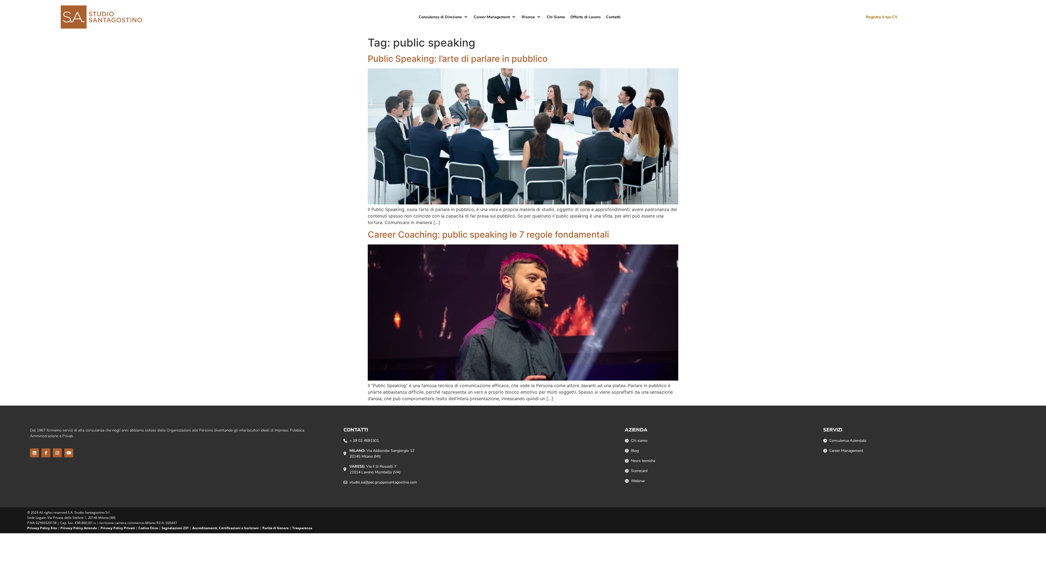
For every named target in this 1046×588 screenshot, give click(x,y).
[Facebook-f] (45, 452)
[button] (443, 17)
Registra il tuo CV (882, 17)
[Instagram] (57, 452)
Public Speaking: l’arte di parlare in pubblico (458, 58)
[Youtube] (68, 452)
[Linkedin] (34, 452)
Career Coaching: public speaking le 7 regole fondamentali (488, 234)
